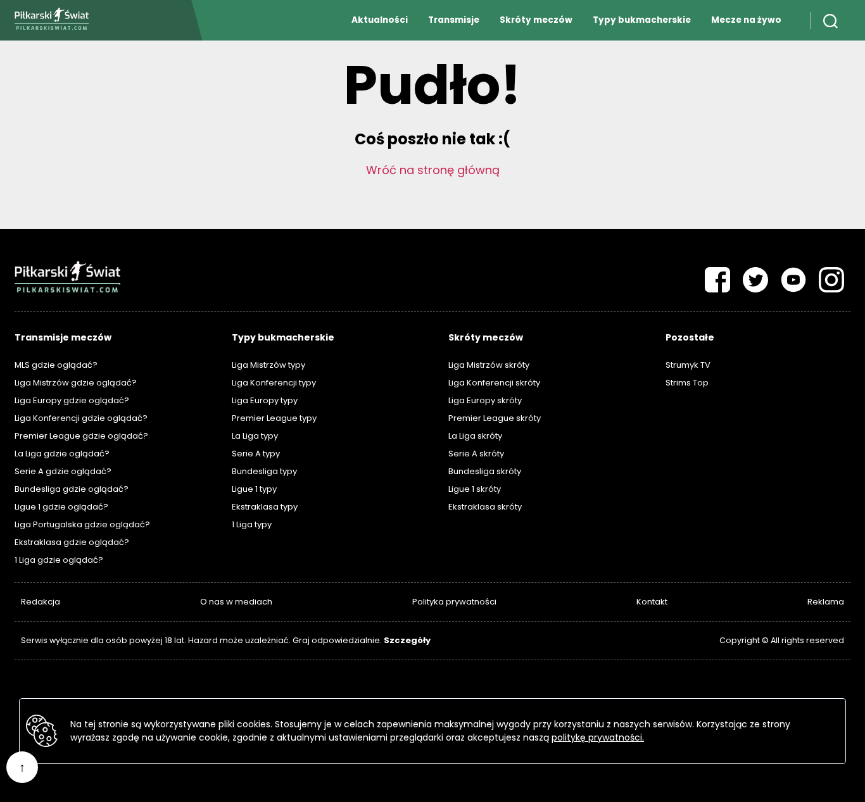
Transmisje (453, 20)
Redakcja (40, 602)
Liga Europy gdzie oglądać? (72, 400)
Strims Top (687, 383)
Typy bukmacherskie (642, 20)
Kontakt (651, 602)
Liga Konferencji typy (274, 383)
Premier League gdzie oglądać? (81, 436)
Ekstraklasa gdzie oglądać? (72, 542)
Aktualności (379, 20)
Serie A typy (256, 454)
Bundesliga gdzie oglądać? (72, 489)
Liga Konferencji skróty (494, 383)
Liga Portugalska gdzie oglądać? (82, 524)
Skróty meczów (536, 20)
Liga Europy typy (265, 400)
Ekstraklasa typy (265, 507)
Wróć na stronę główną (433, 170)
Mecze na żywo (746, 20)
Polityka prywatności (454, 602)
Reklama (825, 602)
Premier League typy (274, 418)
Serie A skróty (476, 454)
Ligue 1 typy (254, 489)
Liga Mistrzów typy (268, 365)
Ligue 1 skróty (474, 489)
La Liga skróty (475, 436)
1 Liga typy (252, 524)
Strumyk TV (688, 365)
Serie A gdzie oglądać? (63, 471)
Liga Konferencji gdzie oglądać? (81, 418)
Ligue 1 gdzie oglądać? (61, 507)
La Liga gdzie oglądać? (62, 454)
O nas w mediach (236, 602)
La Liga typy (255, 436)
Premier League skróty (494, 418)
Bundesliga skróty (484, 471)
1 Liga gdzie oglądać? (59, 560)
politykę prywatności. (598, 737)
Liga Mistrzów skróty (488, 365)
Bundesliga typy (264, 471)
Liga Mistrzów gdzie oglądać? (76, 383)
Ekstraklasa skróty (485, 507)
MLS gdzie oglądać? (56, 365)
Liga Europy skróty (485, 400)
